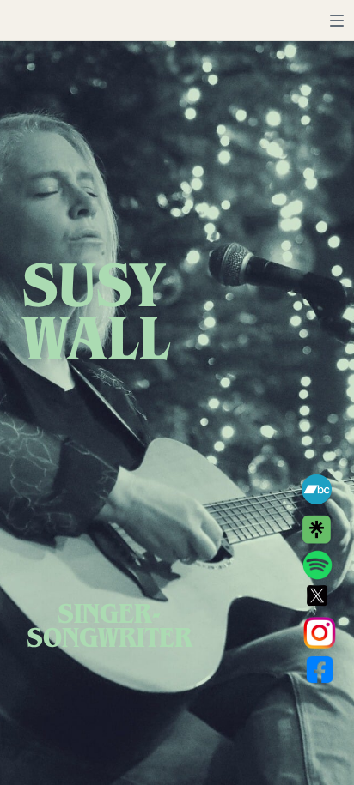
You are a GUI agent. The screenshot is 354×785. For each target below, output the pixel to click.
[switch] (337, 20)
